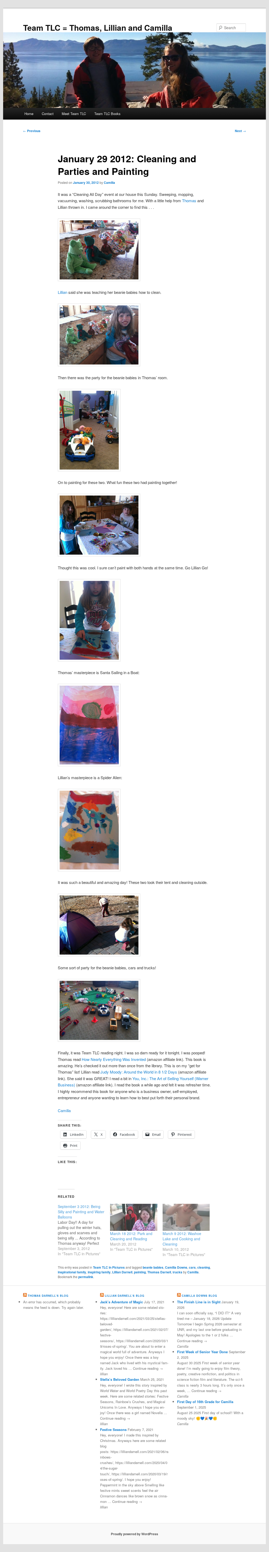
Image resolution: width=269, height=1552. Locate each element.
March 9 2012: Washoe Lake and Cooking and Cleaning (182, 1239)
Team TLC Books (107, 113)
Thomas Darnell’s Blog (48, 1296)
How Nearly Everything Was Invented (114, 1059)
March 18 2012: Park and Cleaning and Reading (131, 1236)
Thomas (189, 200)
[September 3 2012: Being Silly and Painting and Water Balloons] (84, 1230)
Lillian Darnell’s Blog (124, 1296)
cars (192, 1267)
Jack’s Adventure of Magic (121, 1301)
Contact (48, 113)
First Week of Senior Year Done (202, 1351)
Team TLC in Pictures (109, 1267)
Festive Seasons (113, 1429)
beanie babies (153, 1267)
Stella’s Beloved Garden (119, 1379)
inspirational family (72, 1272)
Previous (31, 130)
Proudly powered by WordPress (134, 1534)
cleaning (203, 1267)
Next (240, 130)
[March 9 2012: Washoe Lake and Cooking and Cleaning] (186, 1217)
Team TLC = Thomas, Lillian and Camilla (97, 27)
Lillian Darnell (122, 1272)
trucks (177, 1272)
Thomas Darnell (159, 1272)
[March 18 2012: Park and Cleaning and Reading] (133, 1217)
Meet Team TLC (74, 113)
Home (28, 113)
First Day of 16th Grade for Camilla (205, 1401)
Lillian (62, 292)
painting (140, 1272)
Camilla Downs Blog (199, 1296)
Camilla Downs (176, 1267)
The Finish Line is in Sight (198, 1301)
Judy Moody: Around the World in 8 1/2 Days (138, 1072)
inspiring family (99, 1272)
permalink (85, 1276)
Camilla (109, 182)
